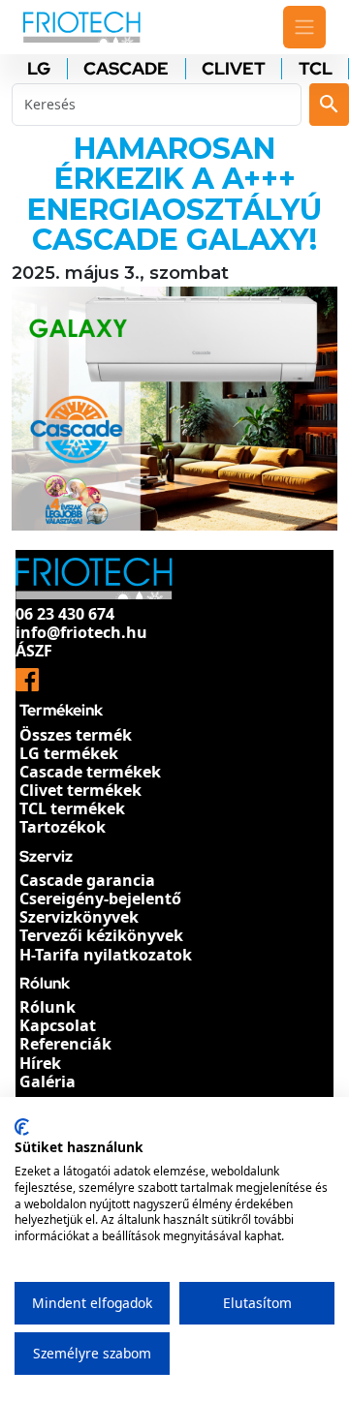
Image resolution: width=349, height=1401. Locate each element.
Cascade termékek (90, 771)
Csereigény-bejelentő (100, 898)
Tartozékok (62, 827)
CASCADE (126, 68)
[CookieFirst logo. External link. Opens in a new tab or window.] (22, 1127)
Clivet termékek (80, 790)
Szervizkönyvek (79, 917)
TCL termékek (72, 808)
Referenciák (65, 1043)
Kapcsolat (57, 1025)
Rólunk (47, 1007)
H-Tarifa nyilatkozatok (105, 954)
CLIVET (234, 68)
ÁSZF (34, 650)
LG (38, 68)
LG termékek (68, 753)
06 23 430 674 (65, 613)
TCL (316, 68)
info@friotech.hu (81, 632)
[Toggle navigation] (304, 27)
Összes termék (75, 735)
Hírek (40, 1063)
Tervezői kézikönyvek (101, 935)
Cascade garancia (87, 880)
